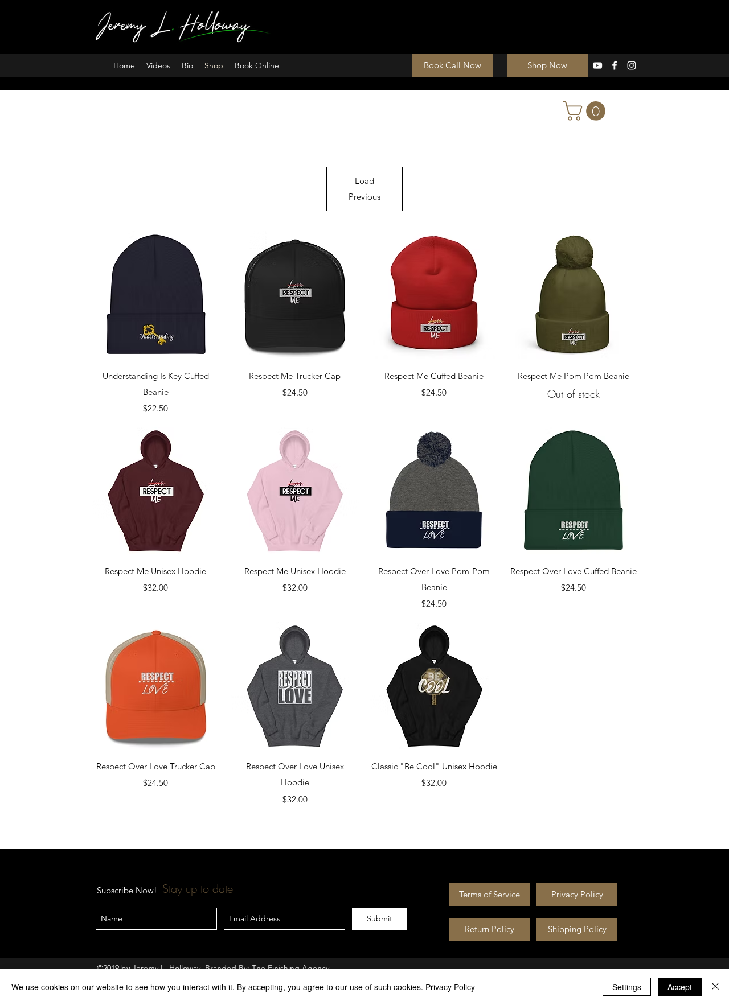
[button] (586, 111)
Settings (626, 986)
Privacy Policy (450, 986)
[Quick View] (156, 295)
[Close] (715, 987)
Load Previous (364, 188)
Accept (679, 986)
